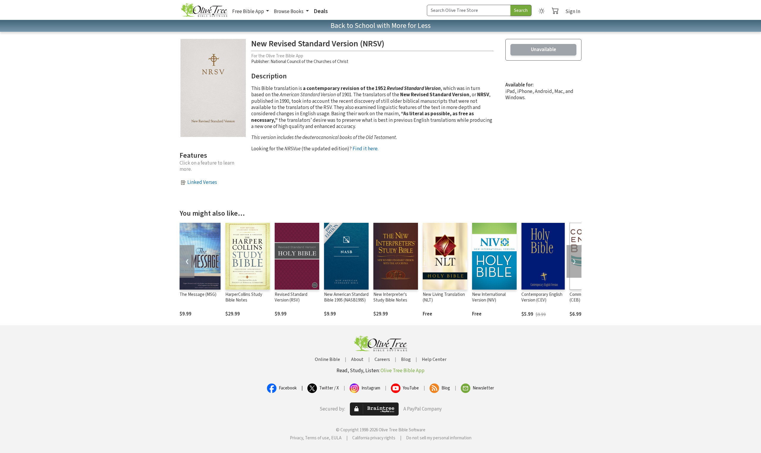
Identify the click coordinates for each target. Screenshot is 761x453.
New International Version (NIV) (489, 297)
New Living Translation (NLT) (444, 297)
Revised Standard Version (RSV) (291, 297)
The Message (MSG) (198, 294)
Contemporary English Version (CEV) (541, 297)
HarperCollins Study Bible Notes (243, 297)
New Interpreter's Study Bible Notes (390, 297)
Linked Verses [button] (202, 182)
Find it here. (365, 148)
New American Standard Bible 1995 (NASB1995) (346, 297)
